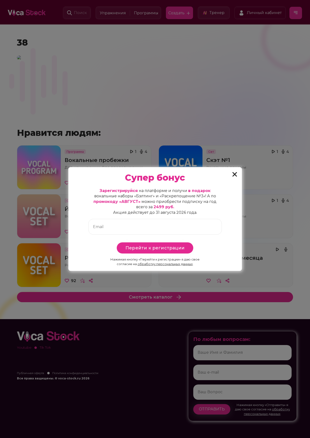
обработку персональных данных (165, 264)
